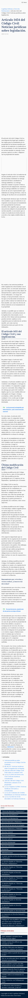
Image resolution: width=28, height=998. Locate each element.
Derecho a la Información (10, 818)
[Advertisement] (14, 88)
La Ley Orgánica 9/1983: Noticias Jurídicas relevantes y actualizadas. (15, 789)
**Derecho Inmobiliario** (10, 815)
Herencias (5, 849)
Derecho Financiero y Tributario (12, 828)
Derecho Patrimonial (8, 842)
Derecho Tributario (8, 846)
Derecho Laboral (7, 839)
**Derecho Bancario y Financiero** (13, 811)
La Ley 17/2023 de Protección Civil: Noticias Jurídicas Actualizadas (14, 776)
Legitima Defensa (7, 9)
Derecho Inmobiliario (9, 835)
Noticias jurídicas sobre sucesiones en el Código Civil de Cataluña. (15, 762)
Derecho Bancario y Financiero (12, 822)
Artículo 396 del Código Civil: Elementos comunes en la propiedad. (14, 782)
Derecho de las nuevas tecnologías (13, 825)
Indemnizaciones (7, 852)
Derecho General (7, 832)
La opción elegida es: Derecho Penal (13, 911)
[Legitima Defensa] (8, 2)
